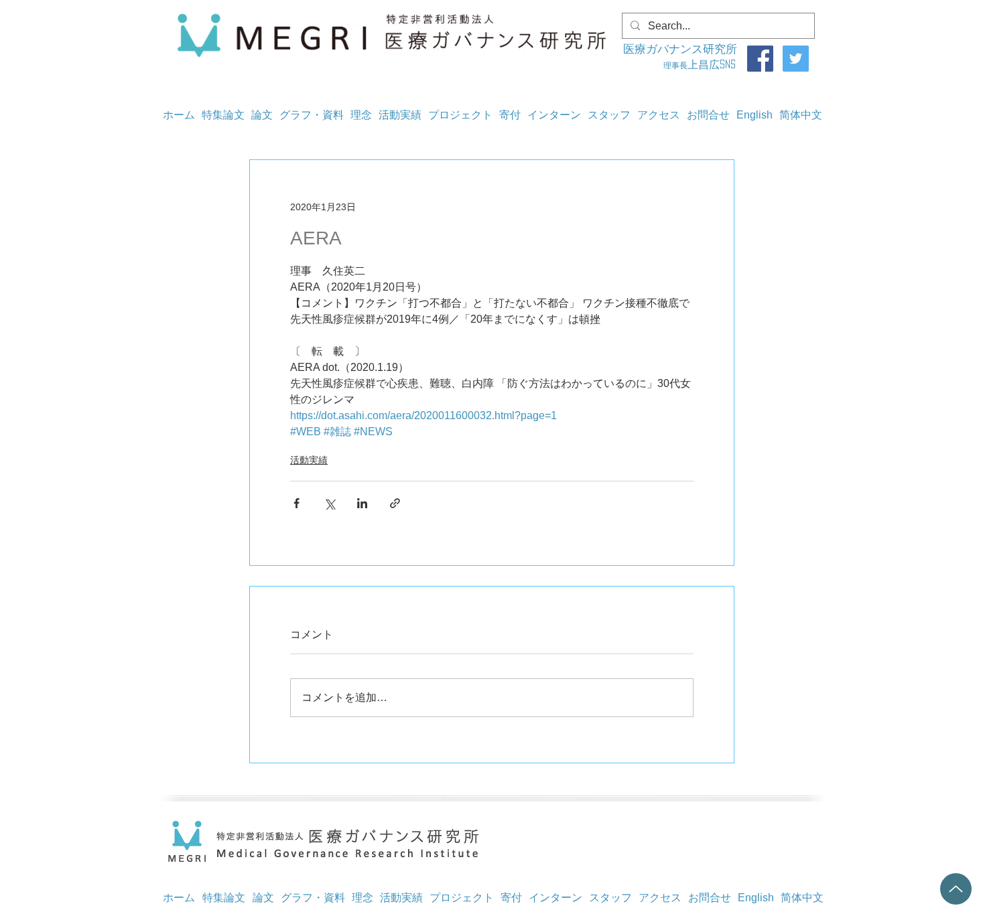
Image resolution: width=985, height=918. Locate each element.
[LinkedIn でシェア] (362, 503)
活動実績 (309, 460)
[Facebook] (760, 59)
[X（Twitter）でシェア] (329, 503)
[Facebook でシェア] (296, 503)
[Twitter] (796, 59)
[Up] (956, 889)
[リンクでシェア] (395, 503)
